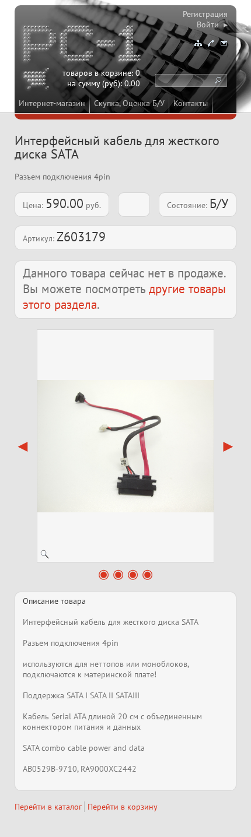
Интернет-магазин (52, 103)
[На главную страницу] (83, 45)
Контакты (190, 103)
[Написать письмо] (223, 43)
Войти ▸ (212, 24)
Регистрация (205, 14)
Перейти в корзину (123, 806)
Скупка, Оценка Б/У (129, 103)
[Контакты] (210, 43)
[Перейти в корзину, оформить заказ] (38, 80)
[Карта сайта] (197, 43)
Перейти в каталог (48, 806)
